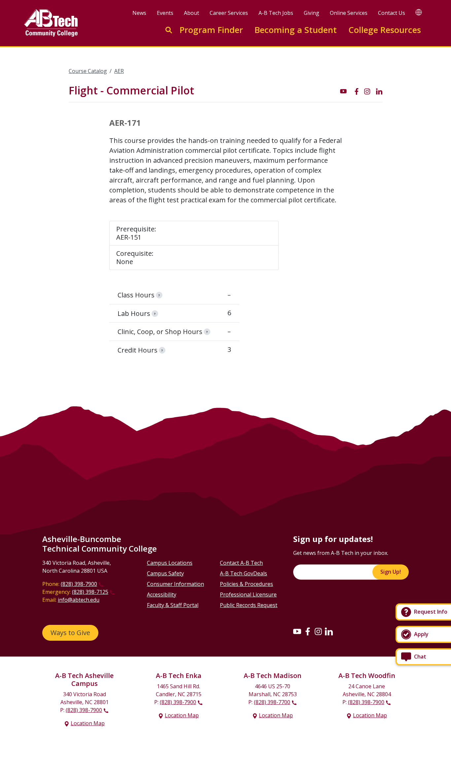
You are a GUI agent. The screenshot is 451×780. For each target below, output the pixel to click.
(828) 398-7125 (90, 591)
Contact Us (391, 13)
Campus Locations (169, 562)
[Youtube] (297, 631)
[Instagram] (318, 631)
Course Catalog (88, 71)
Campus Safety (165, 573)
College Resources (384, 30)
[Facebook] (308, 631)
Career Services (229, 13)
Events (165, 13)
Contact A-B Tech (241, 562)
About (191, 13)
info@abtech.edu (78, 599)
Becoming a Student (296, 30)
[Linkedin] (329, 631)
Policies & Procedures (246, 584)
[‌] (343, 91)
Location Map (88, 723)
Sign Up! (390, 571)
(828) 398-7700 (272, 702)
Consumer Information (175, 584)
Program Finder (211, 30)
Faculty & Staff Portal (172, 605)
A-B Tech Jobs (276, 13)
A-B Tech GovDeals (243, 573)
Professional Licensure (248, 594)
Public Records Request (248, 605)
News (139, 13)
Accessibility (161, 594)
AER (119, 71)
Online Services (348, 13)
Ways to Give (70, 632)
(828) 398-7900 (79, 584)
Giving (311, 13)
